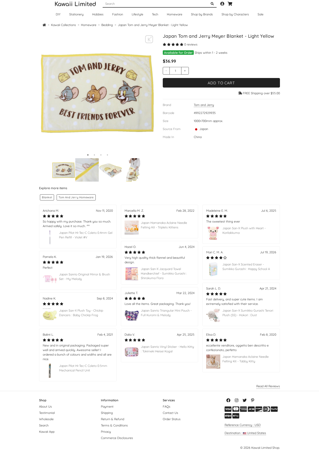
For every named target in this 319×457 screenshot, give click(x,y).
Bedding (107, 25)
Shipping (107, 413)
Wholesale (46, 419)
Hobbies (98, 14)
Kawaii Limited (75, 4)
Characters (235, 14)
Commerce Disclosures (117, 438)
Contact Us (170, 413)
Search (44, 425)
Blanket (47, 197)
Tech (155, 14)
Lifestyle (137, 14)
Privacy (106, 432)
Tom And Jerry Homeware (76, 197)
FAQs (166, 406)
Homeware (174, 14)
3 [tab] (101, 155)
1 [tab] (88, 155)
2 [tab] (94, 155)
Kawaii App (46, 432)
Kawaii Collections (63, 25)
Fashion (117, 14)
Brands (202, 14)
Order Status (172, 419)
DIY (58, 14)
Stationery (76, 14)
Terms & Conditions (114, 425)
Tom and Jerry (204, 105)
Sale (260, 14)
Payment (107, 406)
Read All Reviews (268, 386)
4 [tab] (107, 155)
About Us (45, 406)
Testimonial (47, 413)
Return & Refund (112, 419)
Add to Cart (221, 82)
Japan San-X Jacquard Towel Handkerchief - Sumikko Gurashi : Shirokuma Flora (164, 273)
